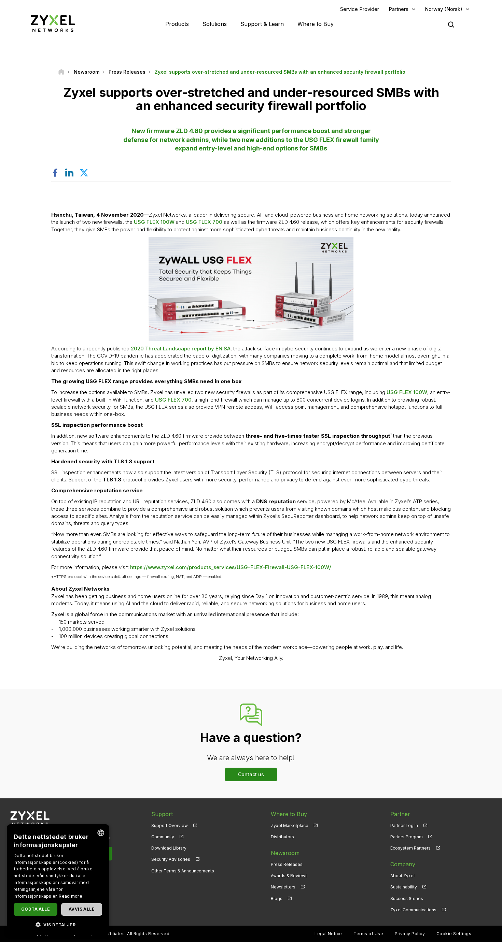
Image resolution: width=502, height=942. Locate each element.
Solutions (215, 23)
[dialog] (58, 879)
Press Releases (287, 864)
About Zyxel (402, 875)
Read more (70, 896)
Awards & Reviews (289, 875)
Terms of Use (368, 933)
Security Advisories (170, 859)
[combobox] (100, 832)
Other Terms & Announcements (182, 870)
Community (162, 836)
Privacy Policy (410, 933)
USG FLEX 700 (204, 222)
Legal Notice (328, 933)
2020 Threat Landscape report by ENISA (181, 348)
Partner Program (406, 836)
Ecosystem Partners (410, 848)
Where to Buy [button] (315, 23)
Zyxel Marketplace (289, 825)
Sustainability (403, 886)
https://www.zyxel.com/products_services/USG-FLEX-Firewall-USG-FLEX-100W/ (230, 567)
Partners (398, 9)
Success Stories (406, 898)
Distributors (282, 836)
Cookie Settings (453, 933)
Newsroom (285, 853)
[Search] (451, 24)
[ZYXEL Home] (53, 23)
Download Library (168, 848)
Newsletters (283, 886)
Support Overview (169, 825)
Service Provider (359, 9)
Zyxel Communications (413, 909)
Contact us (251, 774)
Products (177, 23)
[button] (58, 924)
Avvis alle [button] (82, 909)
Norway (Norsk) (443, 9)
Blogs (276, 898)
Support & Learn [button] (262, 23)
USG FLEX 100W (154, 222)
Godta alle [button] (35, 909)
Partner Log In (404, 825)
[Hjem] (61, 72)
